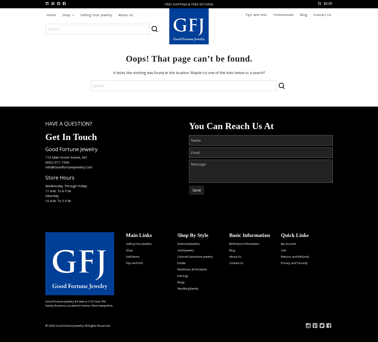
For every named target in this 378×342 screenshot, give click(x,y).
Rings (181, 282)
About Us (125, 15)
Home (51, 15)
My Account (288, 244)
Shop (66, 15)
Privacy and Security (294, 263)
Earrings (182, 276)
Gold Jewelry (185, 250)
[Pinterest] (315, 326)
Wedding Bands (187, 288)
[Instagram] (47, 3)
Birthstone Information (244, 244)
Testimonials (283, 15)
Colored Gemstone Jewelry (195, 257)
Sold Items (133, 257)
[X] (58, 3)
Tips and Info (256, 15)
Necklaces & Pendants (192, 269)
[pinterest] (52, 3)
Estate (181, 263)
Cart (283, 250)
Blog (303, 15)
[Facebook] (64, 3)
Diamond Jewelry (188, 244)
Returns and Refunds (295, 257)
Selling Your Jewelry (96, 15)
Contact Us (322, 15)
